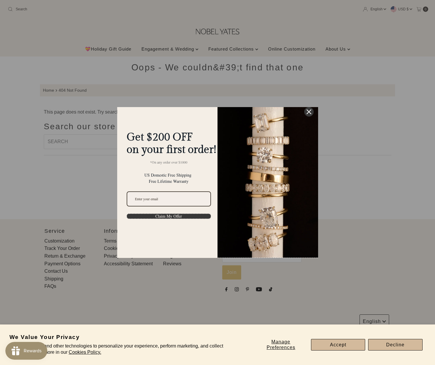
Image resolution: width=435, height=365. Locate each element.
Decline (395, 344)
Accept (338, 344)
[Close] (309, 112)
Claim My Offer (168, 216)
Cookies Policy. (85, 352)
